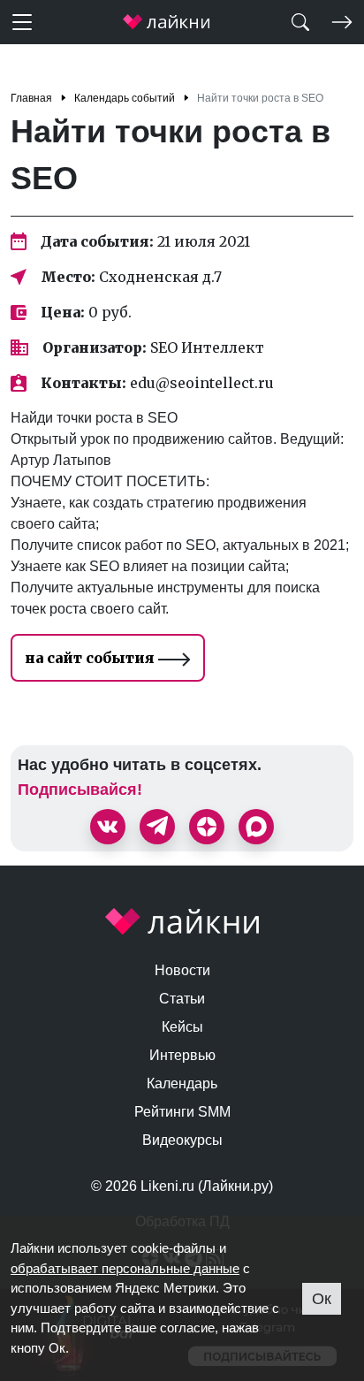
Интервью (182, 1055)
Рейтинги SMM (182, 1111)
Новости (182, 970)
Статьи (182, 998)
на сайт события (91, 658)
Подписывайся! (80, 789)
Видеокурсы (182, 1140)
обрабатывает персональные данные (125, 1268)
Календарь (182, 1083)
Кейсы (182, 1026)
